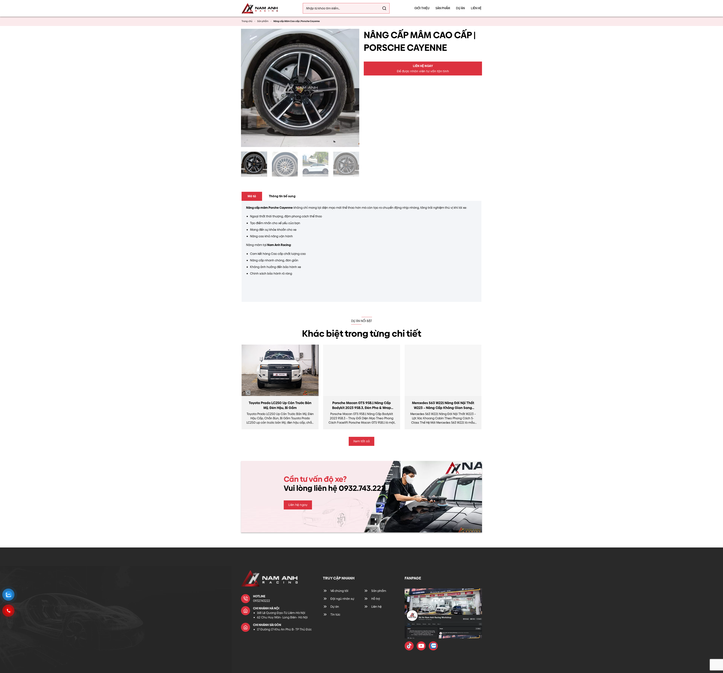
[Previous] (248, 88)
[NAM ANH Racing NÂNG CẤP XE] (409, 645)
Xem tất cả (361, 441)
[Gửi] (384, 8)
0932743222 (261, 601)
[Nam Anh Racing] (260, 8)
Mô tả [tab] (252, 196)
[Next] (352, 88)
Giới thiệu (421, 8)
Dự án (460, 8)
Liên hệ (476, 8)
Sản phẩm (442, 8)
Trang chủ (247, 21)
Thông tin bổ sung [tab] (282, 196)
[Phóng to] (246, 141)
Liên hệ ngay (298, 505)
